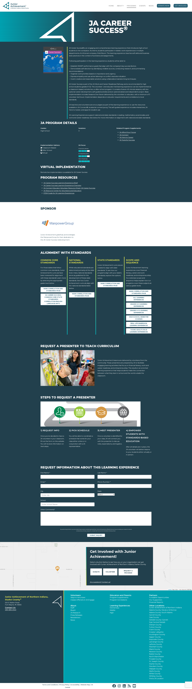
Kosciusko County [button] (156, 639)
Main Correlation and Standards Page (53, 290)
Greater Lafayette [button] (156, 632)
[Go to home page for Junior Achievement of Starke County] (16, 6)
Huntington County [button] (157, 634)
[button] (123, 6)
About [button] (73, 606)
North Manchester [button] (156, 657)
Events (142, 6)
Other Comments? (47, 509)
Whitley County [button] (155, 676)
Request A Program (128, 572)
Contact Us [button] (10, 608)
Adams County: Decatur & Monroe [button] (162, 610)
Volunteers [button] (75, 595)
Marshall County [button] (155, 647)
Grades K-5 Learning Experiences (138, 305)
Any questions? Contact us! (100, 582)
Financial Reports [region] (156, 602)
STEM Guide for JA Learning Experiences (59, 193)
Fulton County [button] (155, 627)
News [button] (72, 620)
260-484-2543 (10, 610)
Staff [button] (72, 608)
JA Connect (124, 135)
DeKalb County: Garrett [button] (158, 620)
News (151, 6)
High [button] (112, 613)
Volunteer (110, 572)
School (43, 500)
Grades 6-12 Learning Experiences (139, 312)
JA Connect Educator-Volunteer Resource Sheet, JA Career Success (69, 188)
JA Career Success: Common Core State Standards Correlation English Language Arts (53, 299)
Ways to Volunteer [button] (77, 597)
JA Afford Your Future (128, 132)
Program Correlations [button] (118, 600)
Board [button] (72, 610)
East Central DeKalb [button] (157, 622)
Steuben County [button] (156, 666)
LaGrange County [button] (156, 642)
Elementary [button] (114, 608)
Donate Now (163, 6)
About (119, 6)
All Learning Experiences (138, 299)
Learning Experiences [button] (120, 606)
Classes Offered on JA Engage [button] (82, 600)
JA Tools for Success (127, 140)
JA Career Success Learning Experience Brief (61, 183)
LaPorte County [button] (155, 644)
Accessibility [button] (74, 684)
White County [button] (154, 674)
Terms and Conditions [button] (50, 684)
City (41, 491)
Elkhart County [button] (155, 625)
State (100, 491)
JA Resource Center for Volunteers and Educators (62, 191)
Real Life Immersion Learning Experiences (139, 324)
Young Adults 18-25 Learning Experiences (139, 331)
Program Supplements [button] (119, 597)
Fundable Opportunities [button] (159, 597)
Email (43, 482)
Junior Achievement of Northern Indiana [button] (165, 608)
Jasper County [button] (155, 637)
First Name (45, 473)
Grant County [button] (154, 630)
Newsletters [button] (75, 617)
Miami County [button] (154, 649)
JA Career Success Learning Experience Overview (62, 185)
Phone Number (104, 482)
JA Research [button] (75, 613)
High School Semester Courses (138, 318)
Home (111, 6)
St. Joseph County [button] (156, 661)
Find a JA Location (156, 678)
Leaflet (169, 589)
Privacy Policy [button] (64, 684)
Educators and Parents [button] (120, 595)
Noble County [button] (154, 654)
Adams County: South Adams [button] (160, 612)
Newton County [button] (155, 652)
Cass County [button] (154, 617)
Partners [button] (153, 595)
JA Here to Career (126, 137)
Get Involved (181, 6)
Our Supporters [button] (155, 600)
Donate (96, 572)
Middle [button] (112, 610)
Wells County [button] (154, 671)
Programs (131, 6)
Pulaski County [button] (155, 659)
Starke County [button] (155, 664)
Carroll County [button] (155, 615)
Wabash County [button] (155, 669)
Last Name (102, 473)
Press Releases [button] (76, 615)
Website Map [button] (85, 684)
